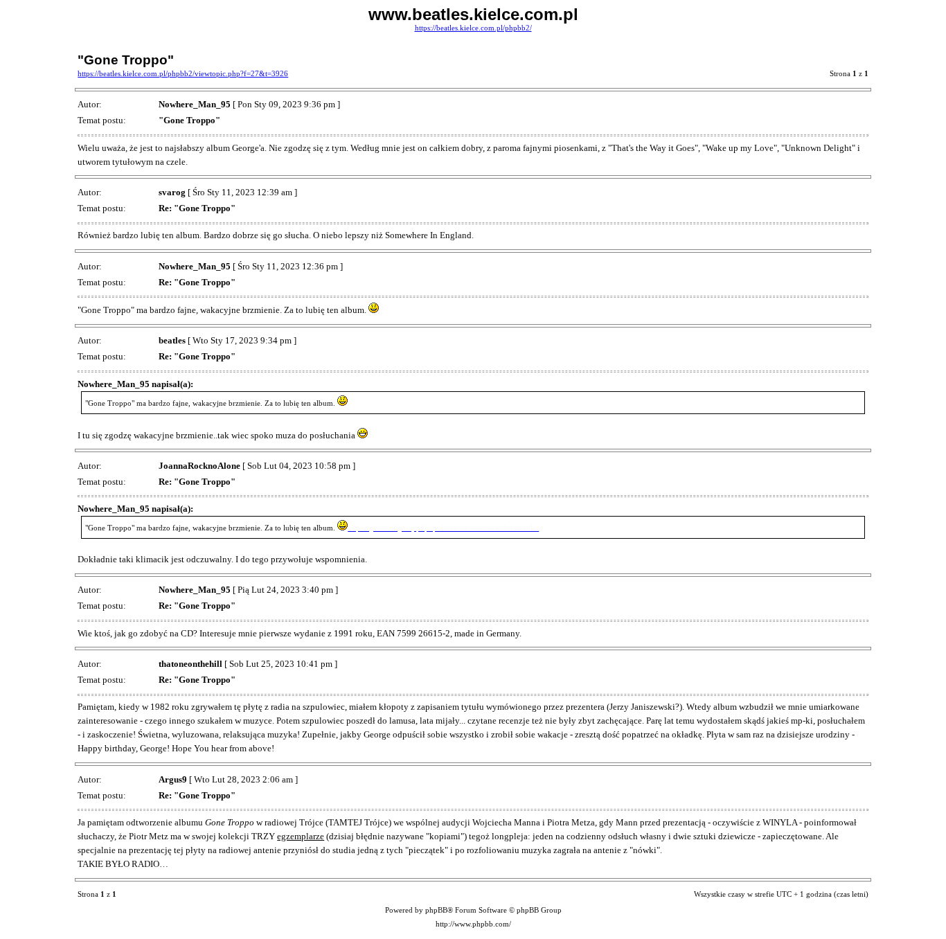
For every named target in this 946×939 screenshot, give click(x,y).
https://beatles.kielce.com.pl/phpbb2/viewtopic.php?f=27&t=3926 (183, 74)
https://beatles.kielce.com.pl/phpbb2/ (473, 28)
